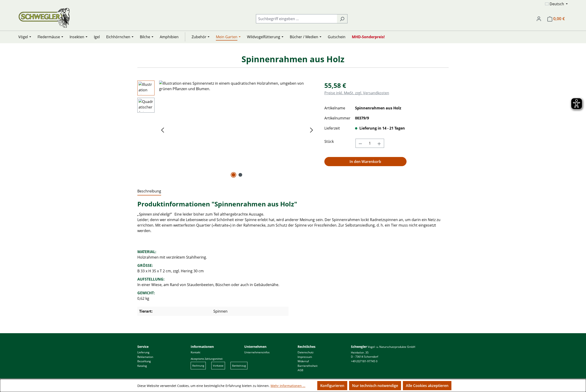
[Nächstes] (311, 129)
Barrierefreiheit (307, 366)
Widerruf (303, 361)
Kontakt (195, 352)
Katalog (142, 366)
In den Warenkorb (365, 161)
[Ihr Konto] (538, 18)
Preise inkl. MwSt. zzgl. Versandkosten (356, 92)
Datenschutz (306, 352)
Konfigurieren (332, 385)
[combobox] (296, 18)
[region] (226, 130)
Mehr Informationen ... (288, 386)
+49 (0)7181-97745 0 (364, 361)
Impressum (305, 357)
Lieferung (143, 352)
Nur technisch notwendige (375, 385)
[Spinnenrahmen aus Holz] (237, 130)
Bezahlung (144, 361)
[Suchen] (342, 18)
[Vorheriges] (162, 129)
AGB (300, 370)
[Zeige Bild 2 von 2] (240, 175)
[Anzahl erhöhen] (379, 143)
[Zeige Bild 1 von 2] (233, 175)
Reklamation (145, 357)
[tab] (149, 191)
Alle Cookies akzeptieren (427, 385)
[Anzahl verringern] (360, 143)
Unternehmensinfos (257, 352)
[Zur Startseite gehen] (44, 18)
